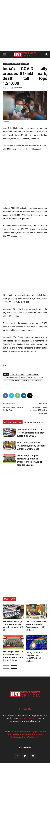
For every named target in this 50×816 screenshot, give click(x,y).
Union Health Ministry (32, 381)
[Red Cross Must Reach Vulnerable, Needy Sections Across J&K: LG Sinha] (9, 445)
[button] (46, 54)
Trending (24, 64)
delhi (23, 377)
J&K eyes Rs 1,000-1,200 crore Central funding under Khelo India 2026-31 (31, 432)
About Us (25, 709)
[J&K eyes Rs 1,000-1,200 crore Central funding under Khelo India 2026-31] (9, 432)
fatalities (32, 377)
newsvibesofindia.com (29, 718)
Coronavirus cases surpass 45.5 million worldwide (38, 410)
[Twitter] (25, 756)
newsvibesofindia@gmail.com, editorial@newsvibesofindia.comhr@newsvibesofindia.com (27, 734)
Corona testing (17, 374)
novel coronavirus (12, 381)
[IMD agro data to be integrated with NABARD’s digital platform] (36, 642)
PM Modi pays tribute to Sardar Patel (13, 408)
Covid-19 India (32, 374)
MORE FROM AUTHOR (33, 422)
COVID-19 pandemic (11, 377)
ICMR (41, 377)
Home (5, 59)
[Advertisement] (25, 25)
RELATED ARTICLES (12, 422)
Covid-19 (13, 59)
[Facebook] (17, 756)
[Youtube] (33, 756)
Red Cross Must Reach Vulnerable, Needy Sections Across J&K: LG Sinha (31, 445)
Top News (15, 64)
